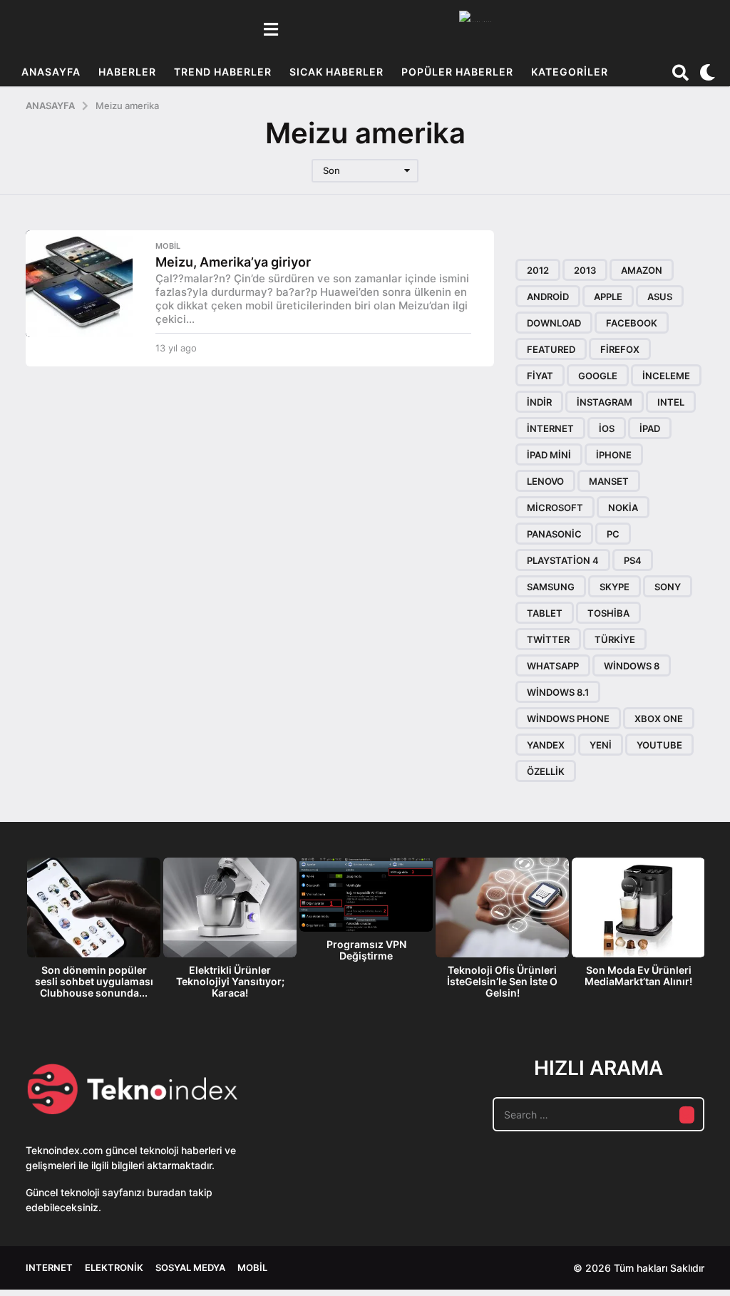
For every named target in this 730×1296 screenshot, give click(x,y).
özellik (546, 771)
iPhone (614, 455)
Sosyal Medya (190, 1267)
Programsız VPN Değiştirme (366, 950)
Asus (659, 296)
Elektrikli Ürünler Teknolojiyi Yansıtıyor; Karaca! (230, 981)
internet (550, 428)
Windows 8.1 (558, 692)
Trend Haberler (223, 72)
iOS (607, 428)
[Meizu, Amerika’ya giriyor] (79, 283)
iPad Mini (549, 455)
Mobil (167, 246)
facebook (631, 323)
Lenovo (545, 481)
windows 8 (631, 666)
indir (539, 402)
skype (614, 586)
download (554, 323)
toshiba (608, 613)
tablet (544, 613)
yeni (601, 745)
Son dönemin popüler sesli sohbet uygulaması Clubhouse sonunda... (94, 981)
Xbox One (658, 718)
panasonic (554, 534)
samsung (551, 586)
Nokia (623, 507)
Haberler (127, 72)
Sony (667, 586)
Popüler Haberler (457, 72)
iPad (649, 428)
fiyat (540, 375)
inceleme (666, 375)
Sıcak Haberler (336, 72)
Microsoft (555, 507)
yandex (546, 745)
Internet (49, 1267)
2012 (538, 270)
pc (613, 534)
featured (551, 349)
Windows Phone (568, 718)
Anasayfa (51, 72)
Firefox (619, 349)
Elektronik (114, 1267)
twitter (548, 639)
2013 (585, 270)
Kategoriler (569, 72)
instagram (604, 402)
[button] (270, 29)
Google (597, 375)
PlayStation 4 (563, 560)
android (548, 296)
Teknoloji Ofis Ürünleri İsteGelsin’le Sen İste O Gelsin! (502, 981)
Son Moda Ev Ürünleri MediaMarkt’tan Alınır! (638, 975)
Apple (608, 296)
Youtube (659, 745)
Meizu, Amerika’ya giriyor (233, 261)
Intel (670, 402)
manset (609, 481)
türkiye (615, 639)
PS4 (633, 560)
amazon (641, 270)
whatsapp (553, 666)
